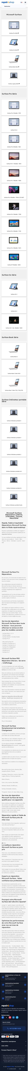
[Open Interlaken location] (25, 992)
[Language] (21, 2)
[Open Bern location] (25, 998)
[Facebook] (2, 1017)
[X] (6, 1017)
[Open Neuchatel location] (25, 985)
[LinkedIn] (13, 1017)
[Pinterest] (10, 1017)
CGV (20, 1068)
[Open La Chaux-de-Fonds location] (25, 977)
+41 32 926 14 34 (15, 1028)
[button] (14, 1041)
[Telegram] (17, 1017)
